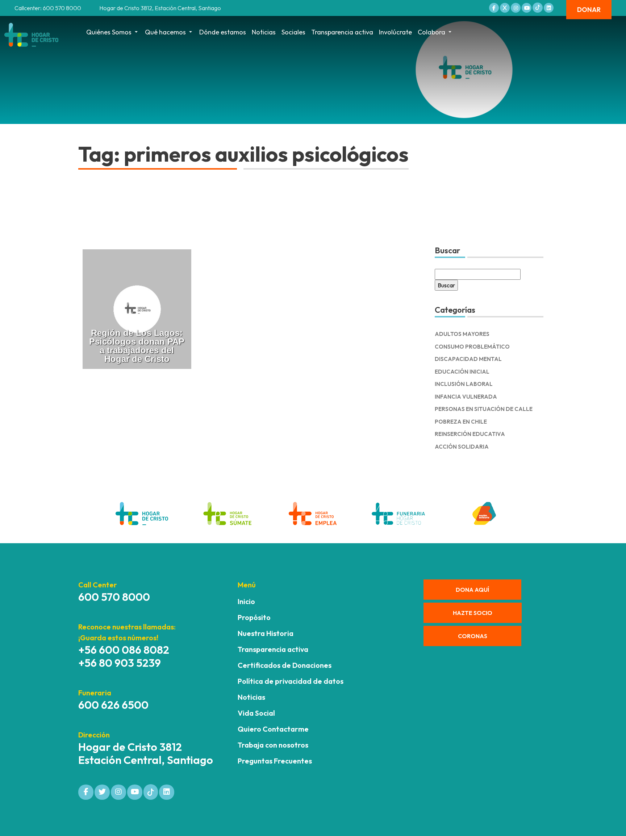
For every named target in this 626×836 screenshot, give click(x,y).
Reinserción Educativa (470, 434)
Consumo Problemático (472, 346)
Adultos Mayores (462, 333)
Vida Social (256, 713)
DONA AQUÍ (472, 589)
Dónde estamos (222, 32)
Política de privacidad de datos (290, 681)
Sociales (293, 32)
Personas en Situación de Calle (484, 408)
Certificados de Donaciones (284, 665)
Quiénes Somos (109, 32)
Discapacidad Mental (468, 358)
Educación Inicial (462, 371)
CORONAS (472, 636)
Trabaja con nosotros (273, 744)
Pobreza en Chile (461, 421)
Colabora (431, 32)
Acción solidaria (462, 446)
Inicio (246, 601)
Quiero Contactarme (273, 728)
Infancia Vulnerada (466, 396)
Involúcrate (395, 32)
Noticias (264, 32)
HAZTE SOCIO (472, 612)
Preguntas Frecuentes (275, 760)
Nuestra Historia (265, 633)
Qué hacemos (165, 32)
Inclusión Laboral (464, 383)
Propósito (254, 617)
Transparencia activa (342, 32)
